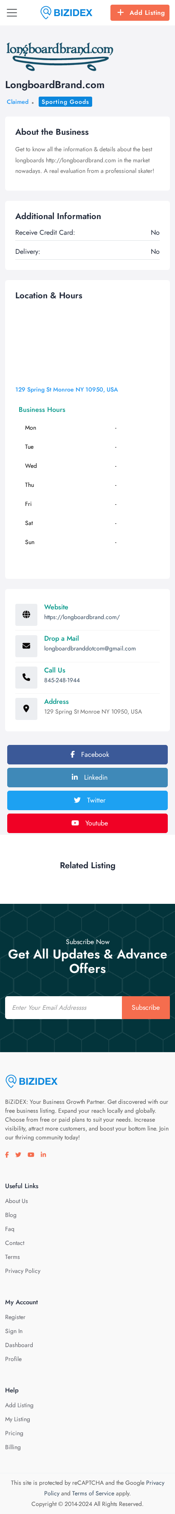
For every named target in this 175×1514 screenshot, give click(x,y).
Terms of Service (93, 1493)
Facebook (94, 754)
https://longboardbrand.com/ (82, 617)
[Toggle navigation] (12, 12)
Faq (9, 1229)
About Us (16, 1201)
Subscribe (146, 1007)
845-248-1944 (62, 680)
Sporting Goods (65, 101)
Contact (14, 1243)
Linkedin (94, 777)
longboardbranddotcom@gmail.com (90, 648)
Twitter (95, 800)
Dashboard (19, 1345)
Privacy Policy (22, 1271)
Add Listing (147, 12)
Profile (13, 1359)
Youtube (95, 823)
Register (15, 1317)
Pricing (14, 1433)
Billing (13, 1447)
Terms (12, 1257)
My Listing (17, 1419)
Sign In (14, 1331)
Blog (11, 1215)
